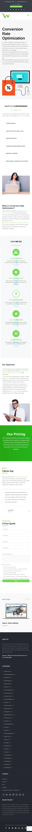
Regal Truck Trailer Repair (8, 804)
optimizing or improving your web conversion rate (16, 222)
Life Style (6, 742)
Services (6, 752)
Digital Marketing (8, 714)
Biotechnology (7, 680)
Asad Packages (10, 810)
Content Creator (7, 696)
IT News (6, 739)
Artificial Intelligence (8, 674)
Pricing (4, 781)
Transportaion (7, 767)
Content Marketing (8, 699)
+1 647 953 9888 (16, 4)
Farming (6, 727)
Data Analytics (7, 708)
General (6, 730)
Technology (6, 761)
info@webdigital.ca (22, 1)
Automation (6, 677)
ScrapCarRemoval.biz (20, 812)
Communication (7, 693)
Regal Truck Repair (10, 623)
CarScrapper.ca (21, 806)
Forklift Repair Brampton (8, 812)
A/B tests (8, 378)
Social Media (7, 755)
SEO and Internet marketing (21, 476)
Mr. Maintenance (19, 808)
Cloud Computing (8, 690)
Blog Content (7, 683)
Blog (3, 784)
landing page (22, 115)
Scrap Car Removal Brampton (9, 806)
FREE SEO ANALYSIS (16, 6)
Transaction (6, 764)
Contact (4, 779)
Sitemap (4, 787)
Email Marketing (7, 724)
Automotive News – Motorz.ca (11, 790)
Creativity (6, 702)
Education (6, 721)
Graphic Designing (8, 733)
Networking (6, 745)
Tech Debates (7, 758)
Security (6, 748)
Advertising (6, 671)
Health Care (6, 736)
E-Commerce (7, 717)
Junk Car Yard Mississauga (22, 804)
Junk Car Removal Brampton (22, 810)
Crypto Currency (7, 705)
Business (6, 686)
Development (7, 711)
